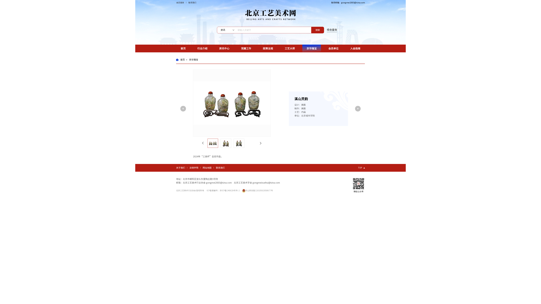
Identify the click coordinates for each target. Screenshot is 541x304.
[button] (202, 143)
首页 (182, 60)
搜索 (317, 30)
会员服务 (180, 3)
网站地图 (207, 168)
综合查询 (332, 29)
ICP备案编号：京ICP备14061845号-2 (223, 191)
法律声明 (193, 168)
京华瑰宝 (193, 60)
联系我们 (192, 3)
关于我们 (180, 168)
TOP (360, 168)
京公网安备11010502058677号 (259, 191)
